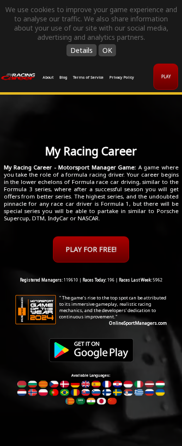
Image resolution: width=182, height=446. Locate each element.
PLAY (166, 76)
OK (107, 50)
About (48, 77)
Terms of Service (88, 77)
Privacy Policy (121, 77)
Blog (63, 77)
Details (81, 50)
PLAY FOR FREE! (91, 249)
